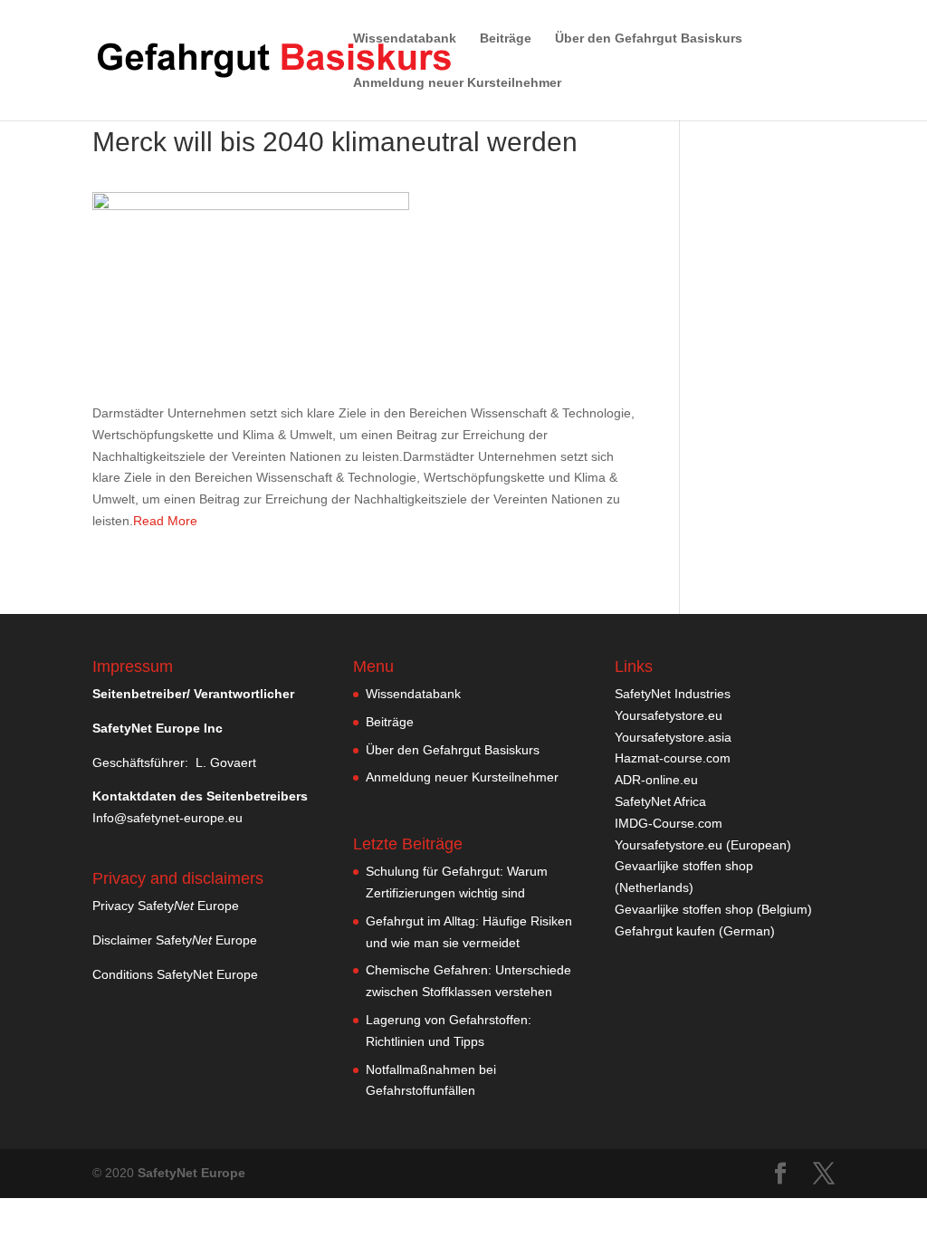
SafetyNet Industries (673, 693)
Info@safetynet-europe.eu (167, 817)
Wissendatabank (404, 38)
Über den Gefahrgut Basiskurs (648, 38)
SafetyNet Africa (660, 801)
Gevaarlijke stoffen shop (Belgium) (713, 909)
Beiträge (505, 38)
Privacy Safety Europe (165, 905)
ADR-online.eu (656, 779)
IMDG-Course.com (668, 823)
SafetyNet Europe (191, 1172)
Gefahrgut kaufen (665, 931)
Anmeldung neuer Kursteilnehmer (457, 83)
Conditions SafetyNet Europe (175, 974)
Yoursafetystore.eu (668, 715)
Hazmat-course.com (673, 758)
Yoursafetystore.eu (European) (703, 845)
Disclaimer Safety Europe (174, 940)
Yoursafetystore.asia (673, 737)
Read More (165, 520)
